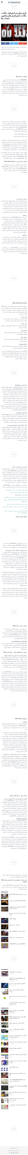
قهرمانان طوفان (12, 918)
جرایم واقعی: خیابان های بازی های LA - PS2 (17, 1074)
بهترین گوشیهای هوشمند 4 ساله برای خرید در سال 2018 (17, 978)
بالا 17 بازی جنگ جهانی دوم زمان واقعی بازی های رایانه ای (17, 907)
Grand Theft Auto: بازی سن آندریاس (17, 894)
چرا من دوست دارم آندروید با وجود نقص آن (17, 996)
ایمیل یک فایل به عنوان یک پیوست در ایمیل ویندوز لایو (17, 1003)
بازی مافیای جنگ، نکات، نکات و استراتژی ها (16, 490)
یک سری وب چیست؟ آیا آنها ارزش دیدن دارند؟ (17, 1092)
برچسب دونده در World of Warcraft (17, 900)
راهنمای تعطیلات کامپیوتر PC (15, 1048)
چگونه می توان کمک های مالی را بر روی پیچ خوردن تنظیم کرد (17, 1036)
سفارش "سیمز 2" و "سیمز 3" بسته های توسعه (17, 913)
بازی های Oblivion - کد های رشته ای (17, 931)
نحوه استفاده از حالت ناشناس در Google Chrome (18, 1086)
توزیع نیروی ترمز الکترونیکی (15, 972)
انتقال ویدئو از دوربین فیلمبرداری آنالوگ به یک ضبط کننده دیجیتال (17, 1017)
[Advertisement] (14, 97)
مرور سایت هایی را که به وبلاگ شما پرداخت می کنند (17, 1099)
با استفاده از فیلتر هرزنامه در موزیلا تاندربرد (16, 990)
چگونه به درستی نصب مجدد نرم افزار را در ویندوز (17, 1061)
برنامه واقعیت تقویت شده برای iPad (17, 983)
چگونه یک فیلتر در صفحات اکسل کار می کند (17, 1055)
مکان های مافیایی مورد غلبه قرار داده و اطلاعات (15, 497)
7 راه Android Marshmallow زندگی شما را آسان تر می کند (17, 1080)
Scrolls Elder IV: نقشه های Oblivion (17, 944)
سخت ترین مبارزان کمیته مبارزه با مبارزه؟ (17, 504)
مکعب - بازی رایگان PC (14, 925)
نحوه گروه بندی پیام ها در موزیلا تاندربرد (17, 1105)
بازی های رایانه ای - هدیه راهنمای (16, 937)
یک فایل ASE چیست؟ (13, 1067)
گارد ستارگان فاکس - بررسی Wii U (17, 1029)
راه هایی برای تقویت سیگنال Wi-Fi (16, 1023)
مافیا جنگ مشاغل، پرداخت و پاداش (18, 492)
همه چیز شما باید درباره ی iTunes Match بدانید (16, 1011)
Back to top (14, 1148)
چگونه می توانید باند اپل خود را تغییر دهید (18, 1042)
